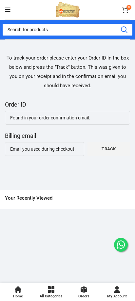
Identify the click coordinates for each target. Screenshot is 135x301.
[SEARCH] (123, 30)
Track (109, 148)
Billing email (20, 135)
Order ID (15, 104)
